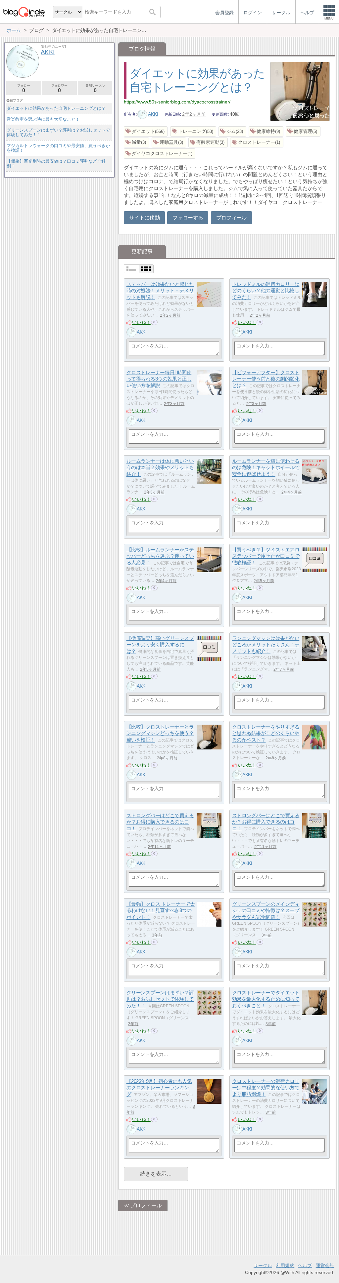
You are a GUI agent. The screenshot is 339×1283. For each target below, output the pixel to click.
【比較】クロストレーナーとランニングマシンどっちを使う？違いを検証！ (160, 733)
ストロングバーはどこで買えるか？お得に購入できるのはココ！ (160, 822)
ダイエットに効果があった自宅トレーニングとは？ (56, 108)
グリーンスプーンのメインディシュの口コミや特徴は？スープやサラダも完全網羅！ (266, 910)
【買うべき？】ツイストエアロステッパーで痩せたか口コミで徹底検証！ (266, 556)
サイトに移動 (144, 218)
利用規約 (285, 1265)
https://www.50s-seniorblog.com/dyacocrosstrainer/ (177, 101)
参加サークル (95, 88)
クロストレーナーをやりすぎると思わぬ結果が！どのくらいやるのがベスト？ (266, 733)
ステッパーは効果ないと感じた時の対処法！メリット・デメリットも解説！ (160, 290)
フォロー (23, 88)
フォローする (187, 218)
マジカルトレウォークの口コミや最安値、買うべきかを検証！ (58, 148)
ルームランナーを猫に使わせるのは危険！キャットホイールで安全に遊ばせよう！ (266, 467)
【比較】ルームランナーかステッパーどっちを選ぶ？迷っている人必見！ (160, 556)
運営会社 (325, 1265)
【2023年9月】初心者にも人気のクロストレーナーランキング (159, 1087)
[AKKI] (131, 332)
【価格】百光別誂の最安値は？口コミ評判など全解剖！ (56, 163)
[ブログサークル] (24, 11)
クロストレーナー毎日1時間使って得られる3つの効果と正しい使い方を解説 (159, 379)
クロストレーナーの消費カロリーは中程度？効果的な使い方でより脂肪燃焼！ (266, 1087)
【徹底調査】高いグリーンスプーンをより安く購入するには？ (160, 644)
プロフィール (231, 218)
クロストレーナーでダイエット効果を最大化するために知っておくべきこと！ (266, 999)
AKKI (153, 114)
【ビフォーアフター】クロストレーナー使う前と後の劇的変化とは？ (266, 379)
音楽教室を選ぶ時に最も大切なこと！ (43, 119)
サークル (263, 1265)
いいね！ (141, 322)
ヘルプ (305, 1265)
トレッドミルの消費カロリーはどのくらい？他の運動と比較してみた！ (266, 290)
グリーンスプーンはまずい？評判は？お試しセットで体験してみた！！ (160, 999)
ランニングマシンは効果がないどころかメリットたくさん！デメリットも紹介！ (266, 644)
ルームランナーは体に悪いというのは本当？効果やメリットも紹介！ (160, 467)
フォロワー (59, 88)
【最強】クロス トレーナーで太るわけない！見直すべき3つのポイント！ (160, 910)
